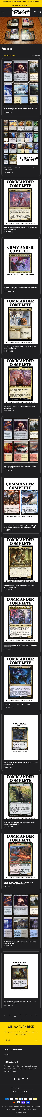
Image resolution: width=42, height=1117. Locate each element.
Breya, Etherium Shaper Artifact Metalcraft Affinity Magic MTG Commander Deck (20, 645)
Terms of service (21, 1109)
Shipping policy (32, 1109)
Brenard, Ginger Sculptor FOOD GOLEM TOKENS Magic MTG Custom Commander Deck (19, 586)
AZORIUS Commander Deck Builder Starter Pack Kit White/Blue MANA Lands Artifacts (20, 109)
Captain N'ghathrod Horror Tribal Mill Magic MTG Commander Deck (21, 705)
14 (36, 1015)
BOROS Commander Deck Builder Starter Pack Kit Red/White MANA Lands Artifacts (20, 467)
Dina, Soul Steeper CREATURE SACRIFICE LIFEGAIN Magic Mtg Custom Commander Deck (20, 1002)
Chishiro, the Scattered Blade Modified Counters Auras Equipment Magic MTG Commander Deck (18, 882)
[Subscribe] (36, 1040)
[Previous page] (5, 1015)
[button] (2, 12)
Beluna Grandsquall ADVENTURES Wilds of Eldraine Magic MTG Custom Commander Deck (20, 347)
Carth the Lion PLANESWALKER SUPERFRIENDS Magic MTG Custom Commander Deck (21, 763)
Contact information (21, 1112)
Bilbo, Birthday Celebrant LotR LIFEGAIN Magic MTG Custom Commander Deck (19, 407)
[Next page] (21, 1019)
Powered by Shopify (24, 1106)
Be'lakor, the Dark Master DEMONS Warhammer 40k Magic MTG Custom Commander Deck (20, 288)
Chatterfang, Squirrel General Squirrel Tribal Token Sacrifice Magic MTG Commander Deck (19, 823)
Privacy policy (11, 1109)
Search (6, 1054)
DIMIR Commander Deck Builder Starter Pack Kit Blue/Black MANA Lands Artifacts (20, 942)
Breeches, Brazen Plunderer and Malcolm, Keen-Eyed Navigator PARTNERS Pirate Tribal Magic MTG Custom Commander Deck (20, 526)
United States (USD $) (20, 1092)
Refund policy (36, 1106)
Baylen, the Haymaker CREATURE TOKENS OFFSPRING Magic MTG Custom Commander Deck (20, 228)
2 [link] (15, 1015)
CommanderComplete (13, 1106)
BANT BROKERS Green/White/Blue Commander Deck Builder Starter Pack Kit (19, 168)
